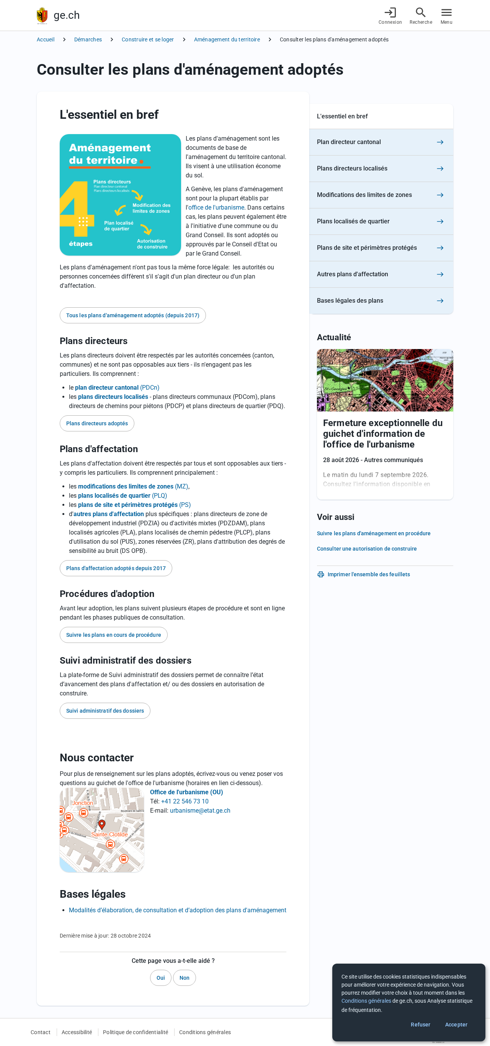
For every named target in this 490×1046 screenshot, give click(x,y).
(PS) (134, 504)
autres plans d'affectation (109, 514)
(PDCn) (117, 387)
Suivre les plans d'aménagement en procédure (374, 533)
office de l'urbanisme (216, 207)
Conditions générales (205, 1032)
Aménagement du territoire (227, 39)
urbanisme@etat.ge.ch (200, 810)
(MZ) (133, 486)
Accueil (45, 39)
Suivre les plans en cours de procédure (113, 635)
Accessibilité (77, 1032)
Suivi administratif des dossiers (105, 711)
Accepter (456, 1024)
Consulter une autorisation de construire (367, 549)
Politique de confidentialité (135, 1032)
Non (184, 978)
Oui (161, 978)
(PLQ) (122, 495)
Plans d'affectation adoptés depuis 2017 (116, 568)
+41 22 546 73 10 (185, 801)
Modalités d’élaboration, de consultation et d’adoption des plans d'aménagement (177, 910)
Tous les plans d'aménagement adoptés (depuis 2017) (132, 315)
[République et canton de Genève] (42, 15)
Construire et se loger (148, 39)
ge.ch (67, 15)
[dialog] (408, 1002)
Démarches (88, 39)
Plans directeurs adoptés (97, 423)
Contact (41, 1032)
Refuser (420, 1024)
